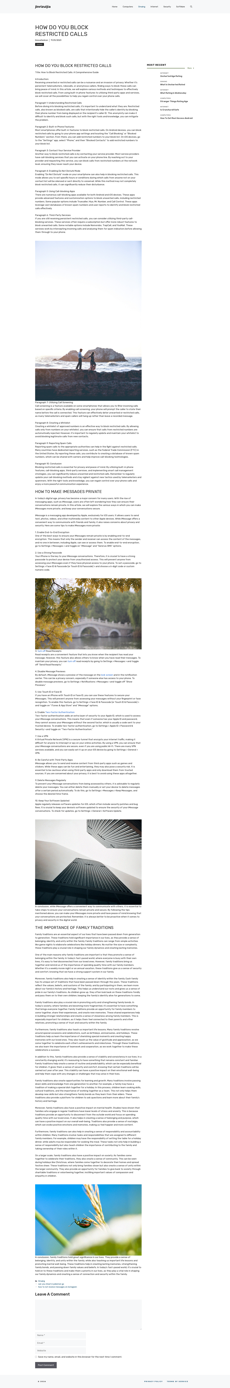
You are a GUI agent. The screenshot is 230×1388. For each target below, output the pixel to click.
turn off (42, 651)
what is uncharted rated (172, 84)
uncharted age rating (171, 76)
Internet (154, 6)
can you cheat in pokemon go (51, 1284)
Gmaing (141, 6)
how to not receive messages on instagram (57, 1287)
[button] (191, 7)
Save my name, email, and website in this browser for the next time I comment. (80, 1356)
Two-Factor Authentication (60, 712)
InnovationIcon (41, 40)
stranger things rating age (174, 101)
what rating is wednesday (173, 93)
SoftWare (180, 6)
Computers (128, 6)
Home (114, 6)
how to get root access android (176, 118)
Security (167, 6)
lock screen (107, 675)
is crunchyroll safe (169, 109)
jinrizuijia (43, 7)
